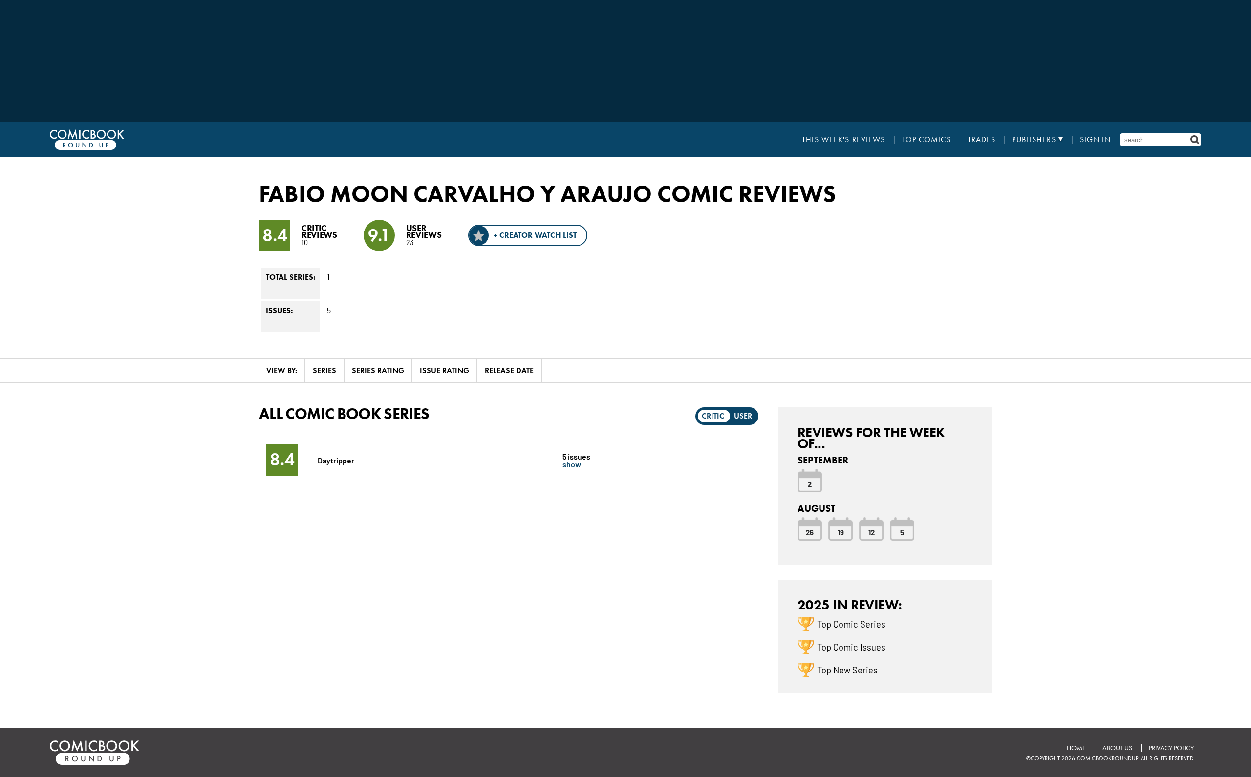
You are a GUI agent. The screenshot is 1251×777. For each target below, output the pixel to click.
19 (841, 532)
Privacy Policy (1171, 748)
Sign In (1095, 140)
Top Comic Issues (851, 646)
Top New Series (847, 669)
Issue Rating (444, 370)
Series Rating (378, 370)
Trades (982, 140)
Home (1076, 748)
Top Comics (926, 140)
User (743, 415)
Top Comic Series (851, 624)
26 (810, 532)
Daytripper (336, 460)
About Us (1117, 748)
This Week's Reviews (843, 140)
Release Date (509, 370)
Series (324, 370)
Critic (713, 415)
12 (871, 532)
